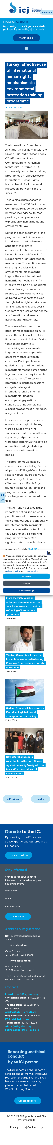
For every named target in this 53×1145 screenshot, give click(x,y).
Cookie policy (35, 1127)
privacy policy (13, 571)
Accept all (26, 576)
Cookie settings (26, 590)
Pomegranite (28, 1119)
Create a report (27, 1100)
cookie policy (31, 571)
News (20, 107)
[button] (49, 553)
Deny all (26, 583)
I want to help (26, 37)
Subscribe (18, 916)
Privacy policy (18, 1127)
